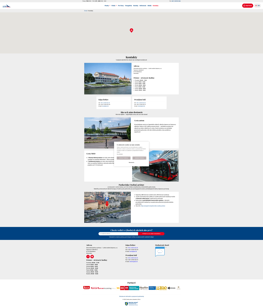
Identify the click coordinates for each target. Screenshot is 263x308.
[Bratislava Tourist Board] (132, 289)
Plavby (107, 5)
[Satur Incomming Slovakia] (106, 289)
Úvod (85, 10)
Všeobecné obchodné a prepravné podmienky (131, 296)
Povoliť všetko (123, 158)
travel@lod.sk (105, 106)
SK (256, 5)
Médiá (149, 5)
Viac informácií (120, 154)
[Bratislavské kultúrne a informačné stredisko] (120, 289)
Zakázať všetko (139, 158)
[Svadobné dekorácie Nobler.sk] (144, 289)
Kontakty (155, 5)
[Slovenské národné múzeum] (178, 289)
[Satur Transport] (94, 289)
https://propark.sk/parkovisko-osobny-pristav (153, 206)
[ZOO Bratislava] (161, 289)
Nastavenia (131, 162)
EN (259, 5)
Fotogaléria (128, 5)
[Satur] (86, 289)
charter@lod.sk (141, 106)
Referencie (143, 5)
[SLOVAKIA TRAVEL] (152, 289)
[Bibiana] (171, 289)
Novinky (135, 5)
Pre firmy (121, 5)
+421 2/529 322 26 (105, 102)
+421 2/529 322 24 (141, 102)
